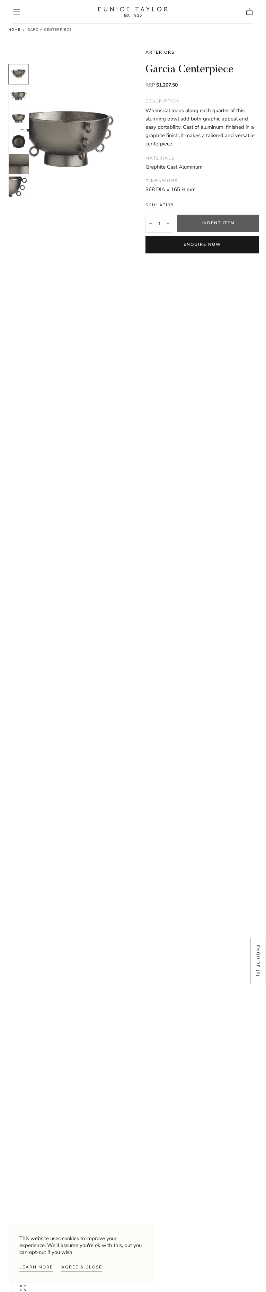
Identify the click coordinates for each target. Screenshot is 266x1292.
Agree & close (81, 1267)
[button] (16, 12)
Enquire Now (202, 244)
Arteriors (160, 52)
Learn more (36, 1267)
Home (14, 29)
